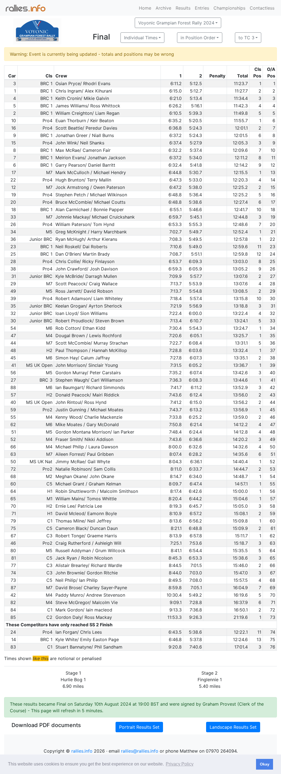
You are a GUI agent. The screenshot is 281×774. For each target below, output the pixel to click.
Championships (229, 8)
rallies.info (81, 751)
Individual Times (141, 37)
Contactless (262, 8)
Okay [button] (264, 764)
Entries (202, 8)
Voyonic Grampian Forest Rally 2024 (176, 23)
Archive (163, 8)
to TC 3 (246, 37)
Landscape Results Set (233, 727)
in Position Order (198, 37)
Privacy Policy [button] (179, 764)
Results (183, 8)
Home (145, 8)
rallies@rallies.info (139, 751)
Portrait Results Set (139, 727)
